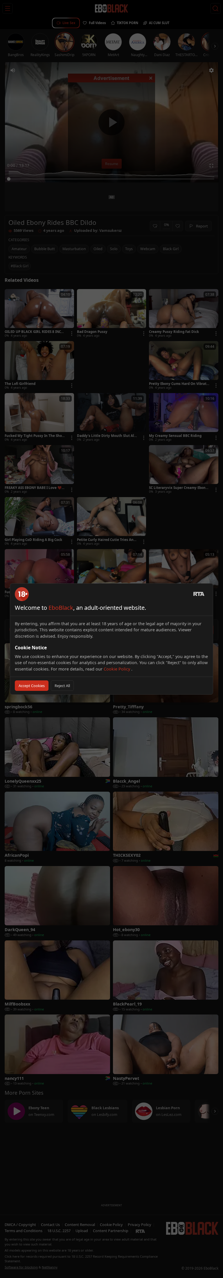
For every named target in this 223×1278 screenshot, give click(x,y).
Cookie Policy (117, 669)
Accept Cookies (32, 685)
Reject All (62, 685)
